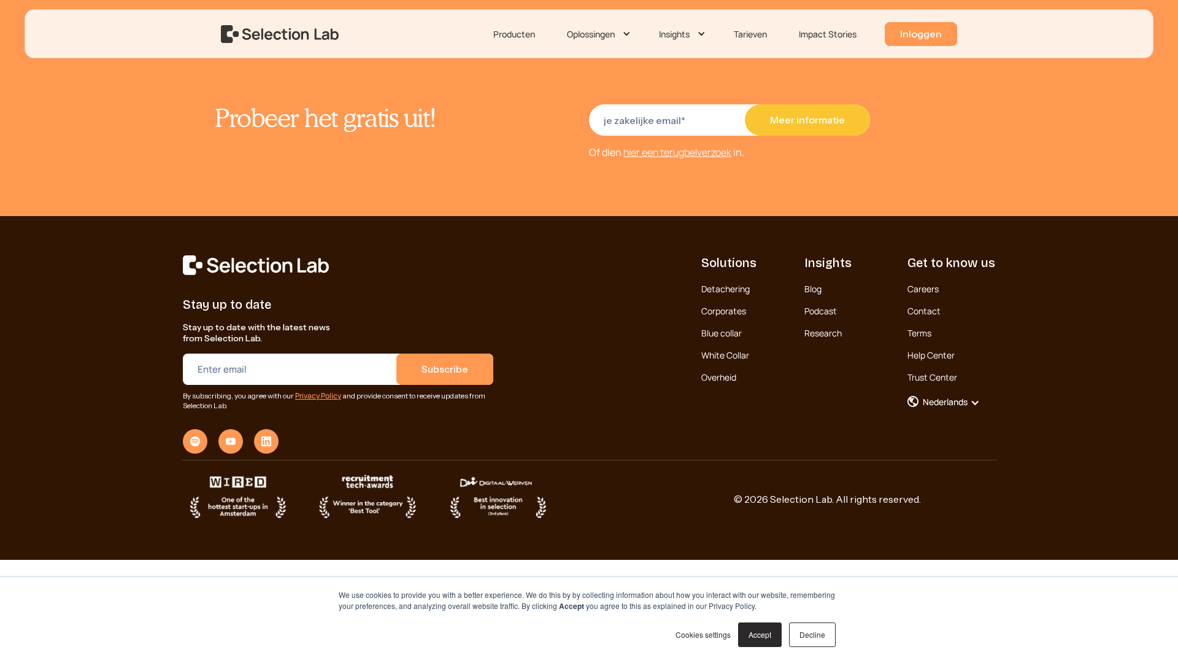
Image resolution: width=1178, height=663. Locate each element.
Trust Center (932, 377)
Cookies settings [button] (703, 634)
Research (823, 333)
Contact (924, 311)
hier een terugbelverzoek (677, 152)
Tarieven (750, 34)
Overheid (718, 377)
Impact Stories (828, 34)
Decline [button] (812, 634)
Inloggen (921, 34)
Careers (923, 289)
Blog (813, 289)
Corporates (723, 311)
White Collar (725, 355)
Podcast (820, 311)
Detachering (725, 289)
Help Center (931, 355)
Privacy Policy (318, 395)
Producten (514, 34)
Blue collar (721, 333)
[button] (597, 34)
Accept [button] (760, 634)
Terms (919, 333)
